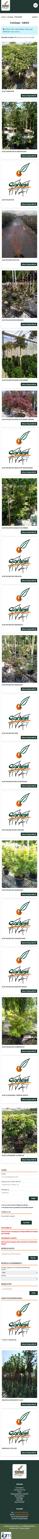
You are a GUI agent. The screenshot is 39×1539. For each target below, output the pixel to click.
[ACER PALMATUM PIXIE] (19, 713)
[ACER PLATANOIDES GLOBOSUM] (19, 1129)
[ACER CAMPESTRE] (19, 65)
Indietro (35, 17)
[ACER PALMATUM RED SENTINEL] (19, 810)
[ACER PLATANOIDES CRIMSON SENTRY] (19, 1075)
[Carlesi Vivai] (19, 1471)
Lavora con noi (19, 1490)
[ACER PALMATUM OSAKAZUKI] (19, 659)
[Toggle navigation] (35, 5)
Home (3, 17)
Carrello (6, 1212)
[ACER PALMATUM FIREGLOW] (19, 556)
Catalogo (10, 17)
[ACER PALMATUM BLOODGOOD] (19, 294)
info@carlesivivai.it (22, 1515)
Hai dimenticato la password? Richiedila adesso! (17, 1207)
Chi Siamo (20, 1488)
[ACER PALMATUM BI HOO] (19, 234)
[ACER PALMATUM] (19, 180)
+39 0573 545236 (21, 1512)
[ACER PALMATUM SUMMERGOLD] (19, 1021)
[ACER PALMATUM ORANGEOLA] (19, 605)
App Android (19, 1502)
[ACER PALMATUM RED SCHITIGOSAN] (19, 762)
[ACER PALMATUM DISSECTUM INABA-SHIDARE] (19, 404)
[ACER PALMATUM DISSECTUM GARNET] (19, 354)
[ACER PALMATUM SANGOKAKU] (19, 864)
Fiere (19, 1492)
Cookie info (13, 1528)
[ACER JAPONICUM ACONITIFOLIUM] (19, 125)
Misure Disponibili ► (29, 96)
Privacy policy (24, 1528)
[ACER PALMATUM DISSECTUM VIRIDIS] (19, 502)
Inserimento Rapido (9, 1238)
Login (33, 1198)
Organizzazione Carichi (19, 1494)
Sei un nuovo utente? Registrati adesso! (15, 1205)
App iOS (19, 1500)
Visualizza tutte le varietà (25, 37)
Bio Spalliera (19, 1496)
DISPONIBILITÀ (6, 1228)
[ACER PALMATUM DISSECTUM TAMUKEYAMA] (19, 448)
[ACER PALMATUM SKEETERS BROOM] (19, 967)
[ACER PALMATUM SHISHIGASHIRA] (19, 918)
